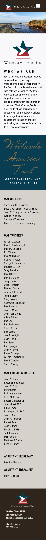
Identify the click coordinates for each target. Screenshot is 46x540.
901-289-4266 (12, 527)
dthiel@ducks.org (13, 524)
